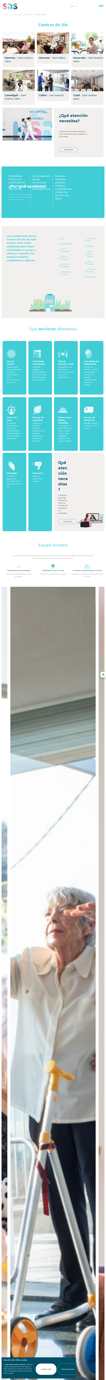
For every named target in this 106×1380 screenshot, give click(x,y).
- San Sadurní (51, 95)
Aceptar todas (46, 1369)
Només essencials (67, 1369)
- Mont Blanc (52, 58)
